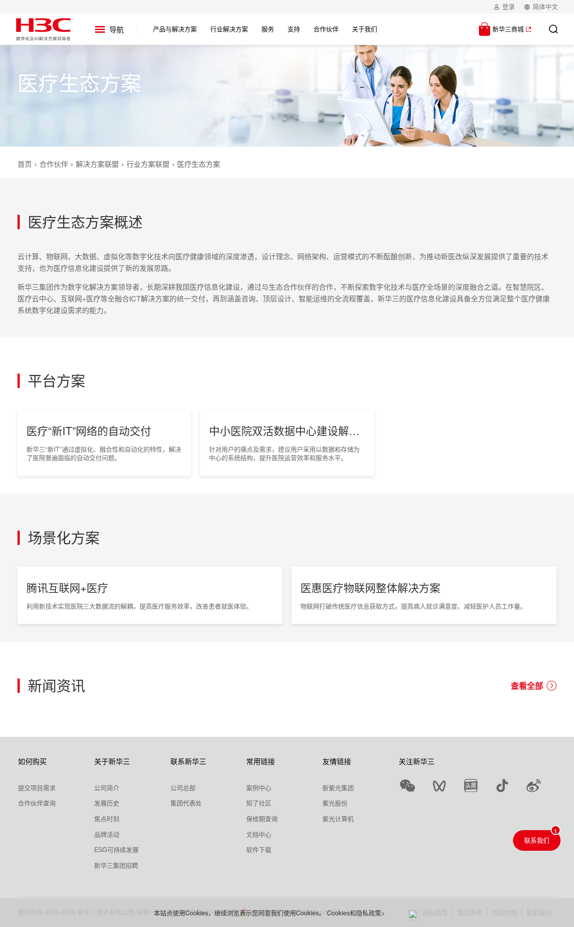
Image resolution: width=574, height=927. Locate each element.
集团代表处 (186, 802)
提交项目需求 (37, 787)
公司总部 (183, 787)
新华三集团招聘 (116, 865)
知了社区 (258, 802)
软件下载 (258, 849)
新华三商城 (508, 28)
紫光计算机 (338, 818)
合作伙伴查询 (37, 802)
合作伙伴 (53, 164)
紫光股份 (335, 802)
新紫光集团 (338, 787)
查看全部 (527, 685)
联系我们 (536, 840)
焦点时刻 (106, 818)
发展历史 (106, 802)
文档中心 (258, 834)
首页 (24, 164)
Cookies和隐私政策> (356, 912)
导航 (116, 29)
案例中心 (258, 787)
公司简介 (106, 787)
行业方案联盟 (148, 164)
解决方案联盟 (97, 164)
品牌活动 (106, 834)
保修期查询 (262, 818)
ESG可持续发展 (116, 849)
